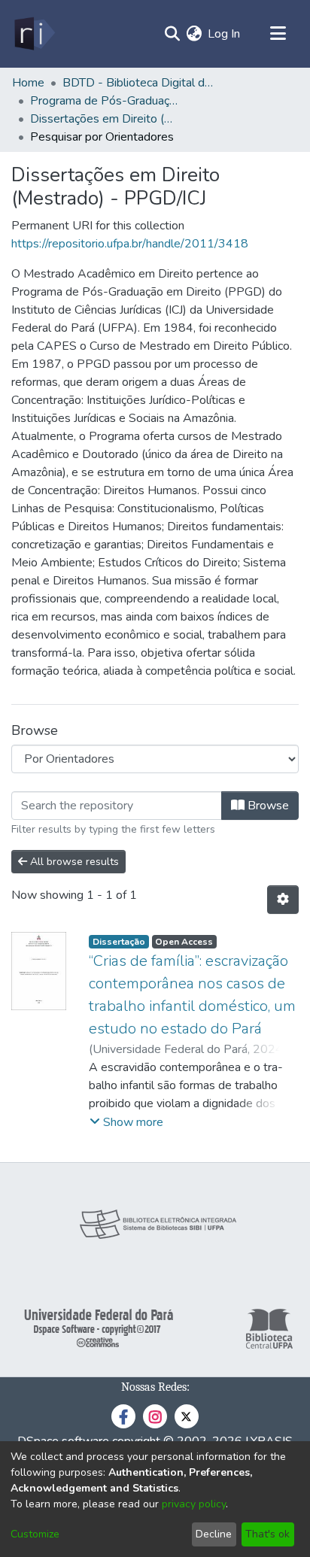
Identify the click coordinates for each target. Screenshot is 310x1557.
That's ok (267, 1534)
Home (28, 82)
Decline (214, 1534)
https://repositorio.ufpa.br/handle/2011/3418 (129, 243)
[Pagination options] (283, 899)
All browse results (73, 861)
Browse (267, 805)
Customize (35, 1534)
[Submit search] (172, 34)
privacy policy (194, 1504)
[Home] (33, 34)
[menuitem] (193, 34)
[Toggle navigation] (278, 34)
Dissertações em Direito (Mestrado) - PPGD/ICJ (105, 119)
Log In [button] (225, 34)
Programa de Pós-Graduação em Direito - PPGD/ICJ (105, 101)
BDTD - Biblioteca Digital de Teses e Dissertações (137, 82)
